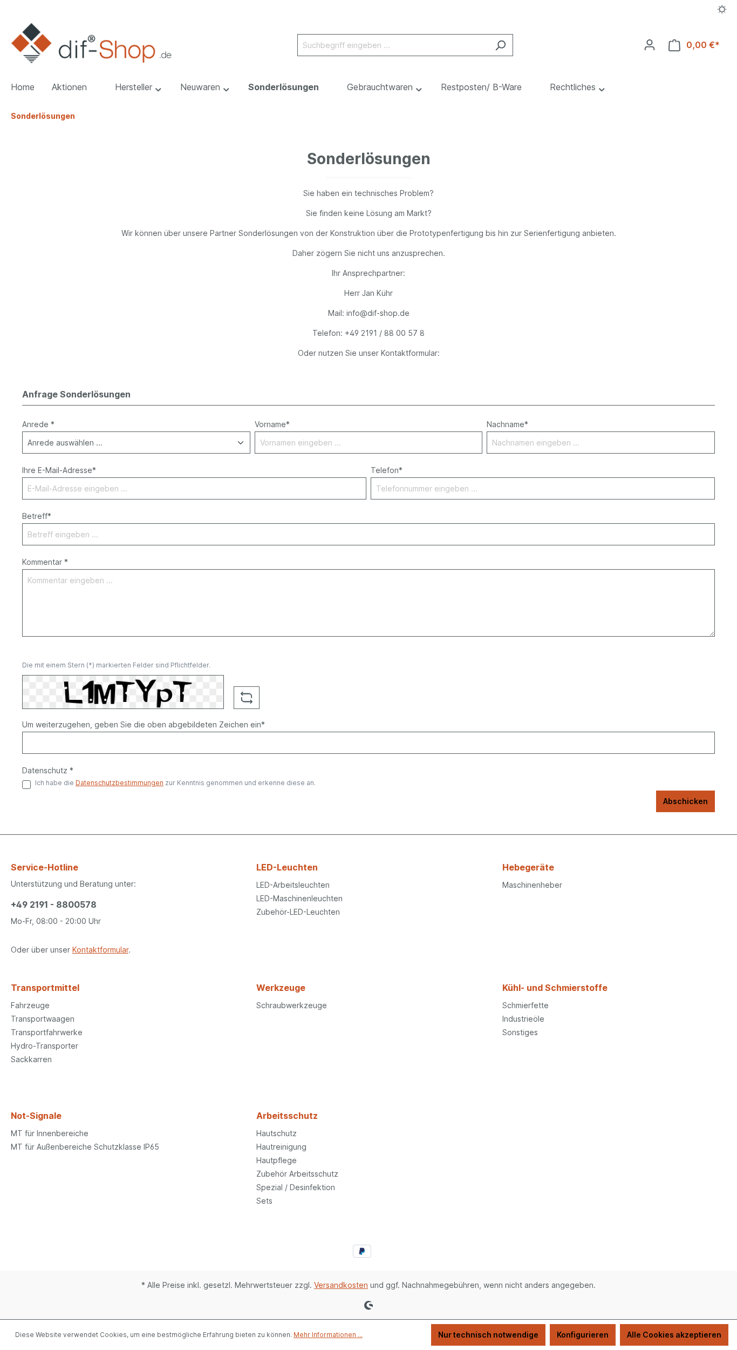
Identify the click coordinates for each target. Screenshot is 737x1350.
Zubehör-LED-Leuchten (298, 911)
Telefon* (386, 470)
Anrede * (38, 424)
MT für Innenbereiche (49, 1133)
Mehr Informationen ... (328, 1335)
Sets (264, 1200)
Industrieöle (523, 1018)
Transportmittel (45, 987)
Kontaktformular (100, 949)
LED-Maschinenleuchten (299, 898)
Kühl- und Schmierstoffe (555, 987)
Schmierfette (525, 1005)
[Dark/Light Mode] (722, 9)
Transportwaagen (42, 1018)
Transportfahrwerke (47, 1032)
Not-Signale (36, 1115)
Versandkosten (341, 1285)
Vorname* (272, 424)
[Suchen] (500, 45)
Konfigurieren (583, 1334)
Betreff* (36, 516)
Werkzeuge (280, 987)
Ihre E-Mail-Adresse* (59, 470)
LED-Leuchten (287, 867)
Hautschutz (276, 1133)
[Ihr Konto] (649, 45)
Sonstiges (520, 1032)
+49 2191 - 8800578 (54, 904)
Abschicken (685, 801)
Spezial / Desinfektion (295, 1187)
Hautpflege (276, 1160)
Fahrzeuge (30, 1005)
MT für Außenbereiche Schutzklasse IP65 (85, 1146)
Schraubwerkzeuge (291, 1005)
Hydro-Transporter (44, 1045)
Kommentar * (45, 561)
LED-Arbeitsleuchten (293, 884)
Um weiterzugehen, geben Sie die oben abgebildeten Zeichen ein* (143, 724)
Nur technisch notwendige (488, 1334)
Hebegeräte (528, 867)
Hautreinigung (281, 1146)
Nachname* (507, 424)
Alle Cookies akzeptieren (674, 1334)
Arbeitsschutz (287, 1115)
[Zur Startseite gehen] (92, 43)
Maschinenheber (532, 884)
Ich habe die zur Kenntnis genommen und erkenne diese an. (175, 783)
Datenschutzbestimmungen (119, 783)
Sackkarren (31, 1059)
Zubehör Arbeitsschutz (297, 1173)
